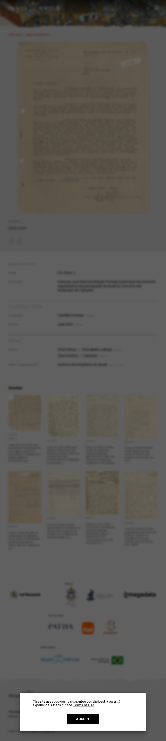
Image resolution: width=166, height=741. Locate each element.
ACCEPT (83, 719)
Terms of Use (83, 705)
